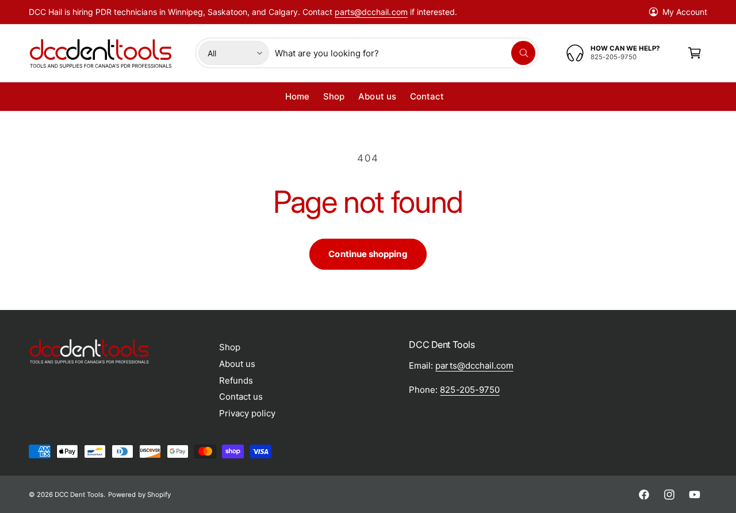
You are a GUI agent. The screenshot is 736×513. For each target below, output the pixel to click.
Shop (229, 347)
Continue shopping (367, 253)
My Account (684, 12)
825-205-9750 (469, 389)
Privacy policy (247, 413)
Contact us (241, 396)
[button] (695, 53)
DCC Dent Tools (79, 495)
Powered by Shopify (139, 495)
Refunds (236, 380)
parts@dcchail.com (371, 12)
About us (237, 363)
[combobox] (405, 53)
